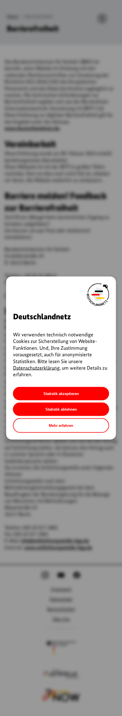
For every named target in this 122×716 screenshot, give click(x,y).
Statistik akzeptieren (61, 393)
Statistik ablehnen (61, 409)
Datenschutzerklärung (36, 368)
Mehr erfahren (61, 425)
